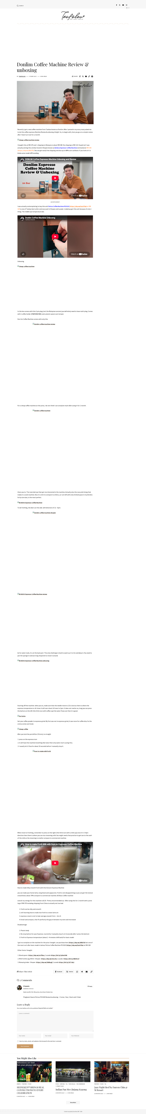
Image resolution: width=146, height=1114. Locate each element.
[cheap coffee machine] (55, 286)
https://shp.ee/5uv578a (75, 945)
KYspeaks (26, 986)
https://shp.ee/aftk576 (77, 942)
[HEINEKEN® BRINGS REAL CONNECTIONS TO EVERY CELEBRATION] (34, 1071)
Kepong (62, 1084)
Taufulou (22, 76)
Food (29, 1084)
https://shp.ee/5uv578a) (78, 206)
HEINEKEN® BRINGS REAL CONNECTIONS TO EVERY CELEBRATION (30, 1090)
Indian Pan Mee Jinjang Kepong (71, 1089)
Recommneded (81, 1084)
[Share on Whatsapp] (77, 972)
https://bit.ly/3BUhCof (71, 959)
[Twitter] (119, 5)
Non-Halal (72, 1084)
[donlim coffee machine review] (55, 362)
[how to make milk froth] (55, 789)
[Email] (86, 76)
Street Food (60, 1086)
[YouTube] (123, 5)
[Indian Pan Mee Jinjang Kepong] (73, 1071)
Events (19, 1084)
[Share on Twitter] (83, 76)
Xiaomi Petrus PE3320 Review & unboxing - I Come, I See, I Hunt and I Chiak (55, 997)
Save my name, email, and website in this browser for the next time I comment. (40, 1041)
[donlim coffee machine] (55, 448)
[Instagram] (126, 5)
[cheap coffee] (22, 729)
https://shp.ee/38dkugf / (44, 962)
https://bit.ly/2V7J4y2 (66, 962)
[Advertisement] (55, 45)
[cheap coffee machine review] (28, 140)
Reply (90, 986)
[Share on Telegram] (82, 972)
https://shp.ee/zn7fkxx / (36, 955)
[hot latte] (21, 716)
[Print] (92, 76)
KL (67, 1084)
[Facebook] (116, 5)
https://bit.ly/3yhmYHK (59, 955)
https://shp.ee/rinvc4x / (49, 959)
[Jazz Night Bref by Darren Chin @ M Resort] (111, 1071)
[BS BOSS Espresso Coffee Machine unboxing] (55, 680)
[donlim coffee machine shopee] (55, 551)
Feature (24, 1084)
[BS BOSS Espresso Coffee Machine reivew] (55, 621)
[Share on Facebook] (79, 76)
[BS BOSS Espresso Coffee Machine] (29, 502)
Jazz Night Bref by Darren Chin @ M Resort (110, 1089)
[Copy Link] (89, 76)
